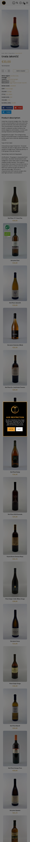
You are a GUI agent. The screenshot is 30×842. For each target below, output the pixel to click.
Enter (11, 429)
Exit (19, 429)
